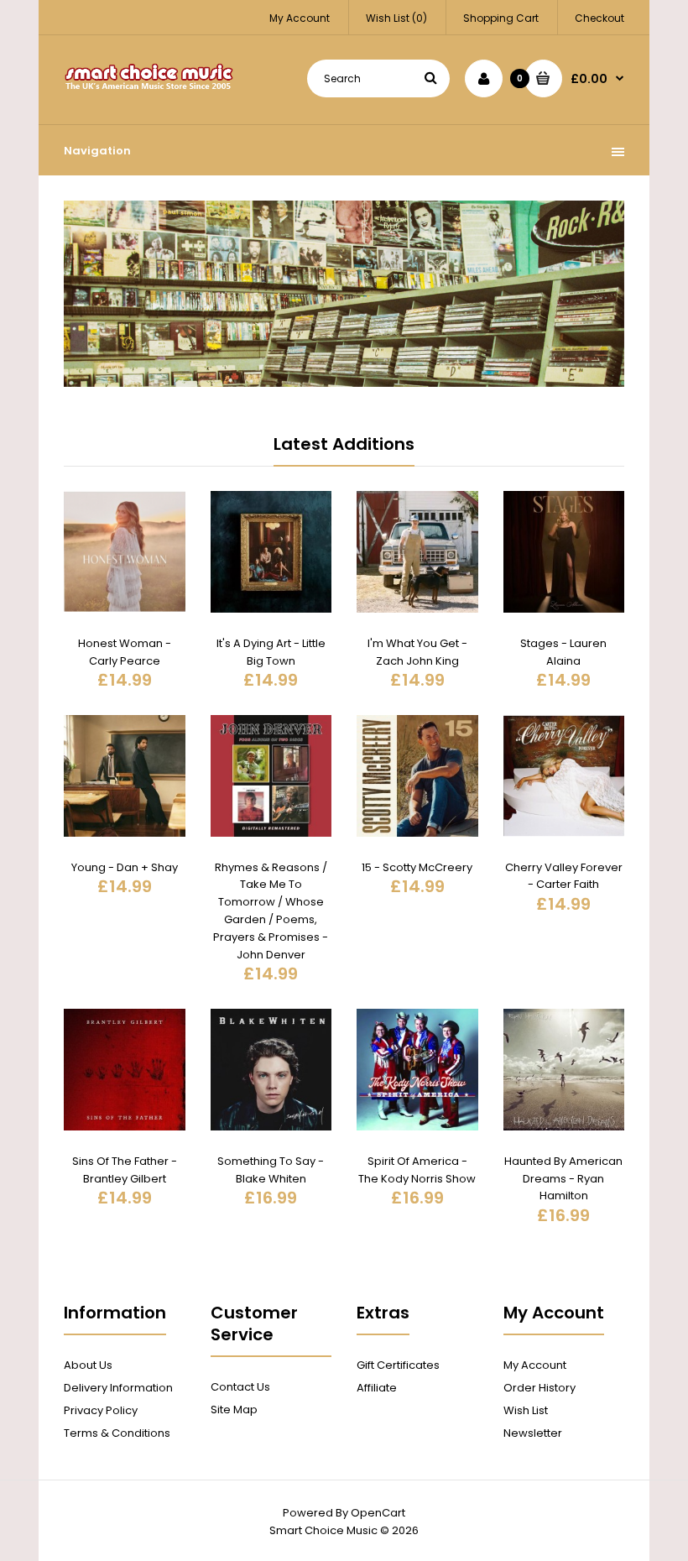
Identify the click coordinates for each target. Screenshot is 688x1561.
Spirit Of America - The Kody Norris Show (417, 1170)
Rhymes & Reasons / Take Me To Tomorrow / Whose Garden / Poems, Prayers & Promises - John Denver (270, 911)
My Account (299, 18)
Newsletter (532, 1433)
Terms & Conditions (117, 1433)
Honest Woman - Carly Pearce (124, 652)
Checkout (599, 18)
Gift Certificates (398, 1365)
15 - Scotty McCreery (417, 867)
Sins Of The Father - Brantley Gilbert (124, 1170)
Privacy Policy (101, 1410)
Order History (539, 1388)
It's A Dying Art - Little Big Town (271, 652)
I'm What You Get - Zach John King (417, 652)
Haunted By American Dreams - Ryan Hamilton (563, 1178)
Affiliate (377, 1388)
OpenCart (378, 1513)
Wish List (525, 1410)
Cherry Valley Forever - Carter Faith (564, 876)
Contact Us (240, 1387)
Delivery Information (118, 1388)
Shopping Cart (501, 18)
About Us (88, 1365)
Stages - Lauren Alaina (563, 652)
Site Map (234, 1409)
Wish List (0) (396, 18)
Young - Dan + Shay (124, 867)
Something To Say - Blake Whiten (270, 1170)
